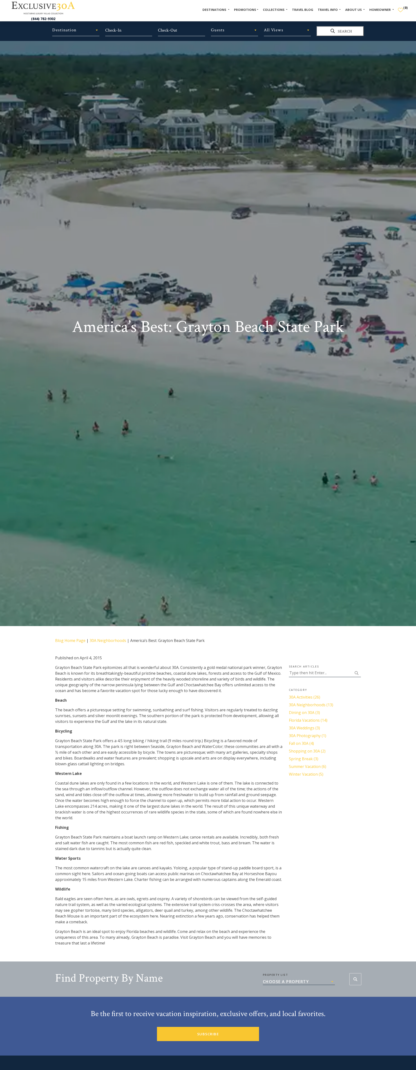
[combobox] (75, 30)
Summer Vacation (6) (307, 766)
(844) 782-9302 (43, 18)
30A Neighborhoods (108, 640)
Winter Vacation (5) (306, 774)
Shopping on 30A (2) (307, 751)
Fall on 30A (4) (301, 743)
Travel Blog (302, 9)
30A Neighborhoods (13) (311, 704)
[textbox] (75, 30)
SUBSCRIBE (208, 1033)
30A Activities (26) (304, 697)
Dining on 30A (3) (304, 712)
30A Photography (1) (307, 735)
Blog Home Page (70, 640)
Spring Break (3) (303, 758)
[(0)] (400, 8)
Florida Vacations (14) (308, 720)
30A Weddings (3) (304, 728)
